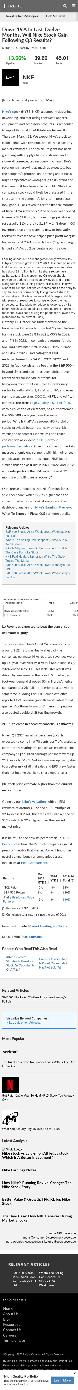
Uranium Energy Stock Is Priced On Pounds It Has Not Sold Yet (53, 963)
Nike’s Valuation (34, 801)
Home (8, 1309)
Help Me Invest (55, 16)
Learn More (62, 1380)
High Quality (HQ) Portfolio (50, 402)
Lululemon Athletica (28, 1022)
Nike (9, 1022)
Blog (6, 1319)
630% (66, 899)
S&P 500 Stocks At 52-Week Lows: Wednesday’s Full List (24, 1279)
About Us (11, 1314)
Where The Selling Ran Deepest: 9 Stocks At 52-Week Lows (51, 1279)
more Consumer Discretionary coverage (49, 1237)
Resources (11, 1325)
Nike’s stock (11, 111)
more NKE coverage (62, 1233)
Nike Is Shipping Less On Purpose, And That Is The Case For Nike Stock (36, 550)
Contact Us (12, 1330)
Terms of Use (14, 1341)
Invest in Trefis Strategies (22, 16)
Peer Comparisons (34, 863)
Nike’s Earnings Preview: (53, 507)
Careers (9, 1335)
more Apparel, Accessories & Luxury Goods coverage (40, 1241)
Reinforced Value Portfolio (18, 899)
